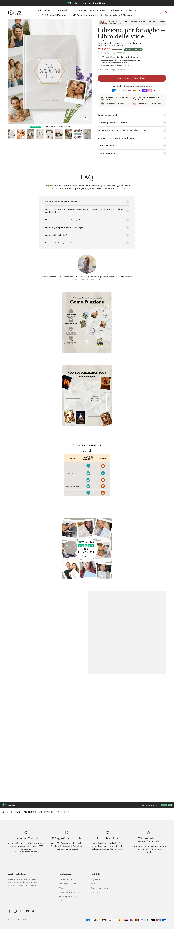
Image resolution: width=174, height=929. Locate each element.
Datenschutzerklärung (101, 888)
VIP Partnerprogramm (83, 15)
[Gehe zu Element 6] (59, 134)
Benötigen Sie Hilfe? (68, 884)
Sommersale (62, 10)
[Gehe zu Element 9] (87, 134)
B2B (61, 901)
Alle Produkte (44, 10)
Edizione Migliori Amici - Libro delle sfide (87, 776)
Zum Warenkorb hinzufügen (132, 78)
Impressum (96, 879)
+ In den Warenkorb (31, 785)
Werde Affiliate (65, 879)
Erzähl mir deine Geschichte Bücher (89, 10)
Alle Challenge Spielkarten (123, 10)
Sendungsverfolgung (68, 896)
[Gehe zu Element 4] (40, 134)
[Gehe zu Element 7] (68, 134)
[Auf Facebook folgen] (9, 911)
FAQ (61, 888)
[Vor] (113, 3)
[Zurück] (60, 3)
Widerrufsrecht (98, 892)
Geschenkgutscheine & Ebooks (115, 15)
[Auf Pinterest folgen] (21, 911)
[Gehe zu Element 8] (78, 134)
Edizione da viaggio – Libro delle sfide (140, 776)
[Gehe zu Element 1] (11, 134)
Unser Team (23, 879)
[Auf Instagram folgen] (15, 911)
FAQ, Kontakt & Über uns (54, 15)
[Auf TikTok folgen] (33, 911)
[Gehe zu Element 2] (21, 134)
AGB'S (94, 884)
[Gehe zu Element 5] (49, 134)
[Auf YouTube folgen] (27, 911)
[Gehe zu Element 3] (30, 134)
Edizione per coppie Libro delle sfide (33, 776)
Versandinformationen (69, 892)
